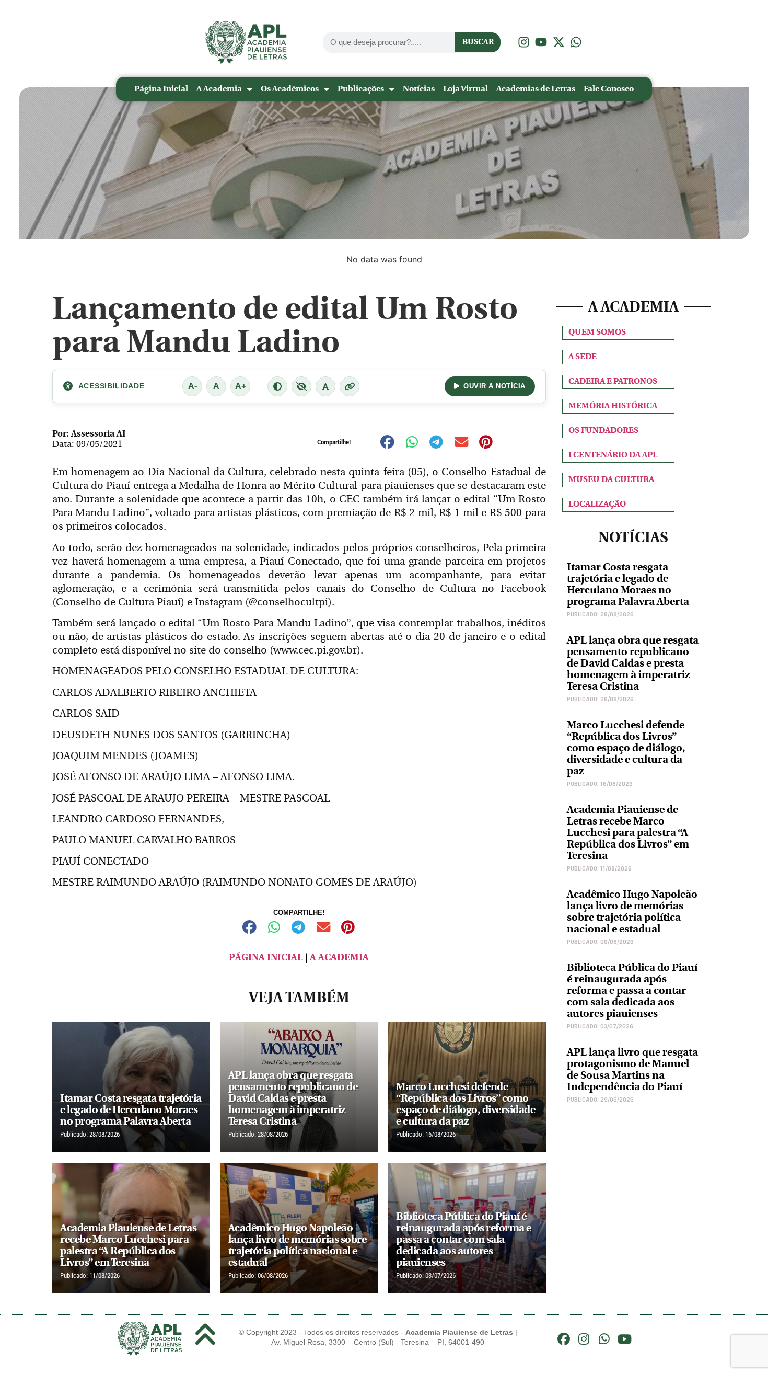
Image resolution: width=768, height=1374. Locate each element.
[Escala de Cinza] (301, 386)
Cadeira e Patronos (612, 381)
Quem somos (597, 332)
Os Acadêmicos (290, 89)
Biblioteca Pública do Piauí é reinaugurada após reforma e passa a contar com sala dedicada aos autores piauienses (632, 990)
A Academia (219, 89)
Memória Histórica (612, 405)
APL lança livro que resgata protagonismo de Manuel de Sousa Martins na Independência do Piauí (632, 1069)
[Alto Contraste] (277, 386)
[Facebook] (564, 1339)
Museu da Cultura (611, 479)
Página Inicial (161, 89)
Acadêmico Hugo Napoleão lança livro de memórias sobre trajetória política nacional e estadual (632, 911)
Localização (597, 504)
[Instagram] (584, 1339)
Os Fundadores (603, 430)
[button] (387, 442)
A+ (240, 386)
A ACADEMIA (339, 957)
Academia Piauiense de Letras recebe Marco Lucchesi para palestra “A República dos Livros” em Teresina (628, 833)
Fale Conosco (609, 89)
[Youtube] (624, 1339)
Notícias (419, 89)
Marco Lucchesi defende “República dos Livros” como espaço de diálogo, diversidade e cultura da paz (626, 748)
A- (192, 386)
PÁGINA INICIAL (266, 957)
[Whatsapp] (604, 1339)
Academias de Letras (535, 89)
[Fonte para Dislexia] (325, 386)
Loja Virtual (465, 89)
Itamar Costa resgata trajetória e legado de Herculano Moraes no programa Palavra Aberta (628, 584)
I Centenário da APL (612, 455)
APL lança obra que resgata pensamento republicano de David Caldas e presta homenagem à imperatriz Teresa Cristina (633, 663)
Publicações (361, 89)
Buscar (478, 42)
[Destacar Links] (349, 386)
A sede (582, 356)
